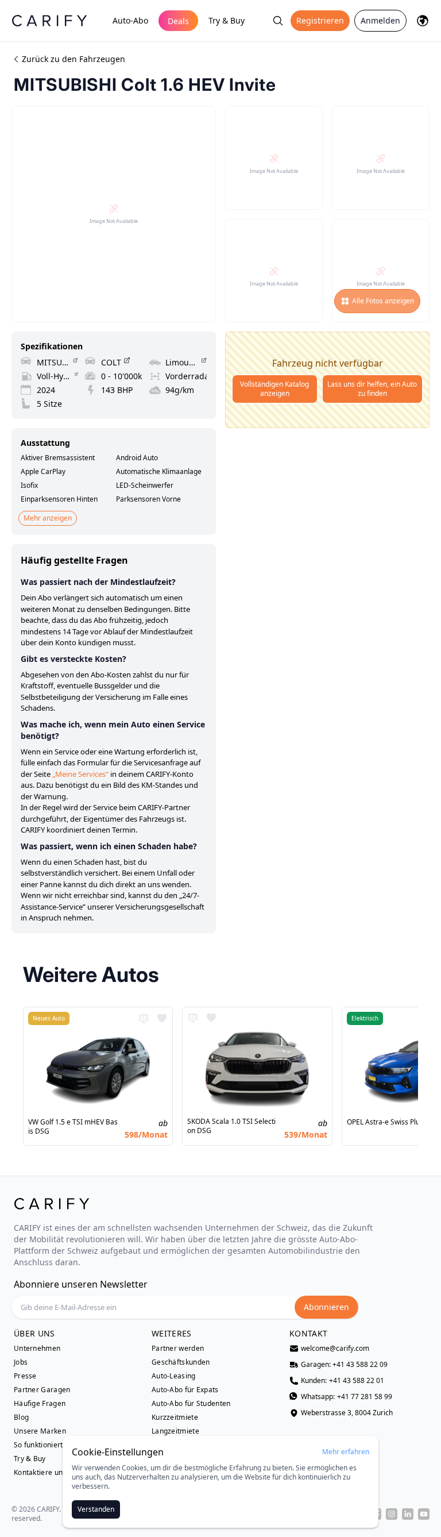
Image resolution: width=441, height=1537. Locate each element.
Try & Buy (226, 20)
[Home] (49, 20)
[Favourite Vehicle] (162, 1018)
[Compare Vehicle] (143, 1018)
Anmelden (380, 20)
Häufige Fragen (39, 1403)
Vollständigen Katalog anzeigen (274, 388)
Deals (178, 21)
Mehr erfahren (345, 1452)
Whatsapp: (346, 1396)
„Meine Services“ (80, 774)
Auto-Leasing (174, 1376)
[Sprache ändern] (422, 20)
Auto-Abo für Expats (185, 1390)
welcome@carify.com (335, 1348)
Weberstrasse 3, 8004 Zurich (347, 1412)
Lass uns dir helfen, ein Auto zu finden (372, 388)
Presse (25, 1376)
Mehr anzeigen (48, 518)
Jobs (21, 1362)
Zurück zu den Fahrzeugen (73, 58)
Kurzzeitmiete (175, 1417)
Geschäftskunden (181, 1362)
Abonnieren (326, 1306)
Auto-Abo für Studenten (191, 1403)
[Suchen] (278, 20)
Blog (21, 1417)
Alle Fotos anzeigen (383, 301)
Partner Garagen (42, 1390)
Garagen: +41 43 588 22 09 (344, 1364)
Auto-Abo (130, 20)
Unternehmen (37, 1348)
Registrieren (320, 20)
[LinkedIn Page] (407, 1514)
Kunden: (342, 1380)
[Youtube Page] (424, 1514)
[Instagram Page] (391, 1514)
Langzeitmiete (175, 1431)
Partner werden (178, 1348)
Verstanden (96, 1509)
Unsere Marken (40, 1431)
